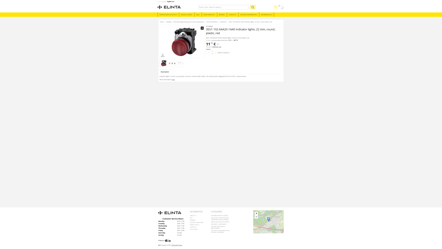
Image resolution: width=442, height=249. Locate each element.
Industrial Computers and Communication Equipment (220, 218)
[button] (268, 219)
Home (162, 22)
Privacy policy (194, 225)
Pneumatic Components (219, 224)
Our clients (194, 229)
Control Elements (212, 22)
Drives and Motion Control (220, 222)
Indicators (223, 22)
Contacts (193, 227)
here (173, 80)
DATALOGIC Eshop (177, 245)
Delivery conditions (196, 222)
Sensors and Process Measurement (218, 227)
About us (193, 215)
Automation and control (219, 215)
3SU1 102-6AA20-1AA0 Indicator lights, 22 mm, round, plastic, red (250, 22)
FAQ (191, 218)
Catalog (168, 22)
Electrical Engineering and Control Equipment (188, 22)
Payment (192, 220)
